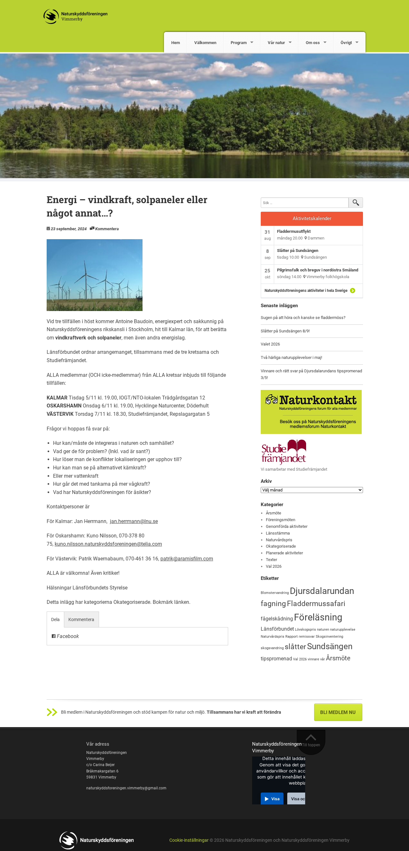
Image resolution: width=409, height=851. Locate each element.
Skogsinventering (329, 636)
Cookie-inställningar (189, 840)
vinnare (313, 659)
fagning (273, 603)
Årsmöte (273, 513)
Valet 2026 (270, 344)
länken (181, 602)
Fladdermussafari (316, 603)
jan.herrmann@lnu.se (134, 521)
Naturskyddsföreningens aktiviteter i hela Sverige (306, 290)
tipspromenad (276, 659)
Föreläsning (318, 617)
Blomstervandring (275, 593)
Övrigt (346, 42)
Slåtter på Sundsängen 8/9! (285, 331)
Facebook (67, 636)
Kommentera (107, 228)
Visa (275, 798)
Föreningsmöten (280, 519)
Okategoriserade (131, 602)
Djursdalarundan (322, 591)
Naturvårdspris (279, 539)
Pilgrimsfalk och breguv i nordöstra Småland (317, 270)
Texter (271, 559)
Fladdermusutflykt (294, 231)
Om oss (313, 42)
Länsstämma (278, 533)
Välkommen (205, 42)
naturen (323, 629)
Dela (55, 619)
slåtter (295, 646)
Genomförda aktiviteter (286, 526)
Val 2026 (274, 566)
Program (239, 42)
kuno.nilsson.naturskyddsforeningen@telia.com (108, 544)
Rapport (291, 636)
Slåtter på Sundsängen (297, 250)
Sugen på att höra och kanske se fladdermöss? (303, 317)
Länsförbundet (277, 629)
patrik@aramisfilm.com (186, 559)
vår (322, 659)
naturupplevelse (342, 629)
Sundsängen (329, 646)
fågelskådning (277, 619)
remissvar (307, 636)
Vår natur (276, 42)
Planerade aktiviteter (284, 553)
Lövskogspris (305, 629)
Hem (175, 42)
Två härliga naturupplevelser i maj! (291, 357)
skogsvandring (272, 648)
